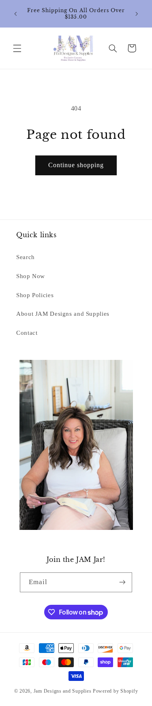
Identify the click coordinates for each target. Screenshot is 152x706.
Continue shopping (76, 165)
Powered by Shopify (115, 691)
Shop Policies (35, 295)
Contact (26, 333)
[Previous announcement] (15, 14)
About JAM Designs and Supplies (62, 313)
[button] (17, 48)
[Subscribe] (122, 582)
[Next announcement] (137, 14)
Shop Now (30, 276)
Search (25, 257)
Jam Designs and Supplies (63, 691)
